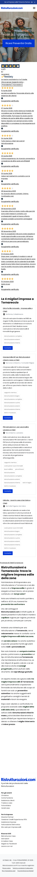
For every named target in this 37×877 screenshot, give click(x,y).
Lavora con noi (6, 846)
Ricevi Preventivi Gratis (19, 43)
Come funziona (7, 798)
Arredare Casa (7, 841)
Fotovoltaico (6, 805)
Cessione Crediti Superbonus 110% (14, 819)
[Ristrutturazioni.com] (12, 8)
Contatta (7, 348)
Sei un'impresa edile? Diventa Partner (17, 2)
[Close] (34, 2)
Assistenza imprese (8, 822)
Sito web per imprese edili (11, 827)
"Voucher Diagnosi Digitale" (25, 871)
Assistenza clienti (7, 800)
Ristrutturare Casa (8, 836)
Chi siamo (5, 795)
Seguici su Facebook (9, 844)
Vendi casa (5, 808)
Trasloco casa (6, 803)
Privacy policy (6, 868)
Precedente (6, 85)
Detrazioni (5, 839)
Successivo (17, 85)
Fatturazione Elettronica (10, 824)
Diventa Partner (7, 817)
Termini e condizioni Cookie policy (23, 868)
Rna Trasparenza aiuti (8, 871)
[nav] (34, 8)
